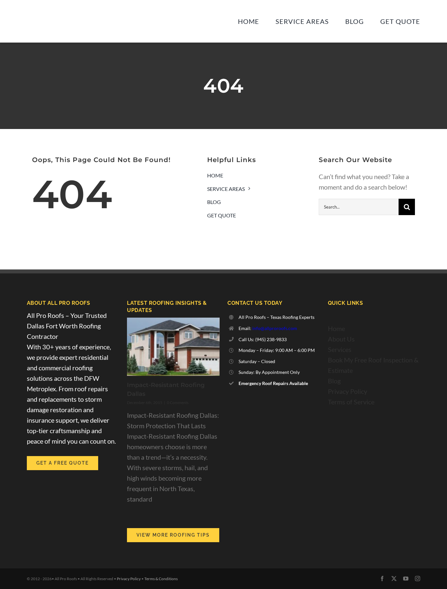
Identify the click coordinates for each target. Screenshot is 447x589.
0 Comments (177, 402)
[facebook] (382, 578)
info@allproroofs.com (274, 328)
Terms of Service (351, 402)
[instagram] (417, 578)
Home (336, 328)
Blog (334, 381)
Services (339, 349)
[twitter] (394, 578)
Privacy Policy (347, 391)
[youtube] (405, 578)
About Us (341, 339)
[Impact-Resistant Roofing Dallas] (173, 347)
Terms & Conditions (161, 578)
